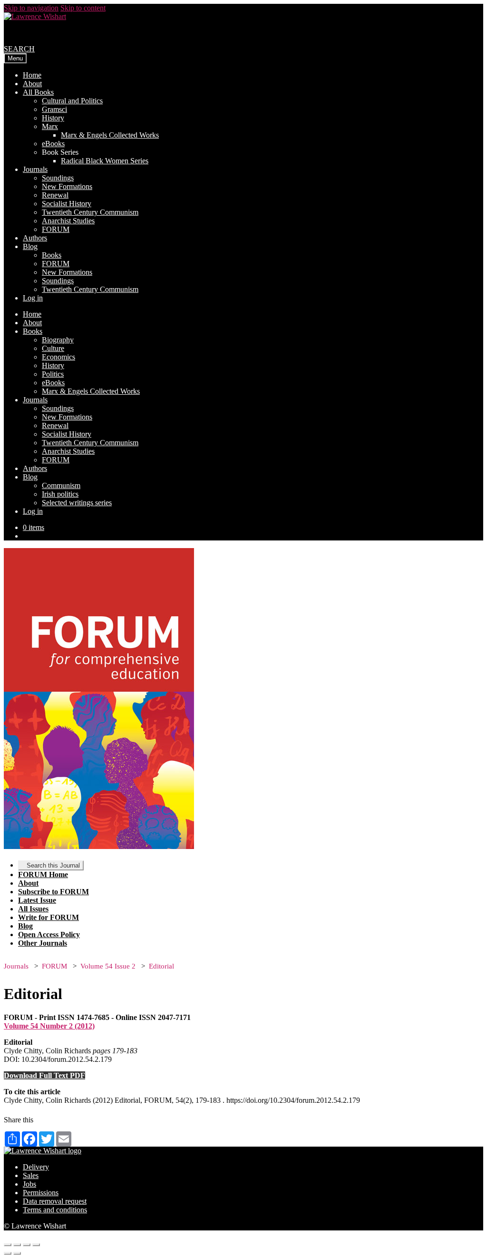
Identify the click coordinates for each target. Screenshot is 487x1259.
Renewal (55, 195)
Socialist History (66, 204)
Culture (53, 348)
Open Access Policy (49, 934)
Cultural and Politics (72, 101)
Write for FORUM (48, 917)
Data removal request (55, 1201)
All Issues (33, 909)
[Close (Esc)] (7, 1244)
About (32, 84)
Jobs (29, 1184)
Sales (31, 1175)
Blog (30, 246)
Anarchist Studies (68, 221)
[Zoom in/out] (36, 1244)
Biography (58, 340)
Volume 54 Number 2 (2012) (49, 1026)
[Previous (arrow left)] (7, 1253)
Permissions (40, 1193)
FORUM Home (43, 874)
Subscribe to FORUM (53, 892)
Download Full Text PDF (44, 1075)
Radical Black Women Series (104, 161)
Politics (53, 374)
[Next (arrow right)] (17, 1253)
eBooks (53, 144)
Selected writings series (77, 503)
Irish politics (60, 494)
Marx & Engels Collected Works (110, 135)
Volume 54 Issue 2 (108, 966)
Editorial (161, 966)
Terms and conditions (55, 1210)
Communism (61, 485)
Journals (35, 169)
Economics (58, 357)
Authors (35, 238)
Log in (33, 298)
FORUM (55, 229)
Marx (50, 126)
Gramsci (54, 109)
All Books (38, 92)
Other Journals (42, 943)
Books (51, 255)
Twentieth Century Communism (90, 212)
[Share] (17, 1244)
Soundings (58, 178)
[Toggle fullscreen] (26, 1244)
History (53, 118)
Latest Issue (37, 900)
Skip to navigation (31, 8)
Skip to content (83, 8)
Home (32, 75)
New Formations (67, 186)
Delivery (36, 1167)
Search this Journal (53, 865)
